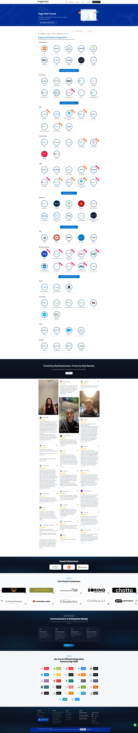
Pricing (83, 1)
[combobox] (81, 31)
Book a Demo (96, 1)
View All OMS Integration (69, 193)
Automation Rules (56, 719)
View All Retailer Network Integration (69, 276)
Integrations (71, 1)
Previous (1, 590)
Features (77, 1)
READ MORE (82, 729)
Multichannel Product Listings (58, 712)
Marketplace (42, 33)
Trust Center (68, 719)
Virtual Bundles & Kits (56, 723)
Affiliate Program (40, 716)
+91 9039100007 (96, 716)
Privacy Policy (68, 712)
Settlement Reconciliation (57, 721)
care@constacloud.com (83, 719)
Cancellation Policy (69, 717)
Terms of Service (69, 714)
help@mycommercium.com (84, 713)
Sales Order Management (57, 716)
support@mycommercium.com (84, 716)
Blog (38, 714)
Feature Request (96, 722)
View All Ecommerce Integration (69, 102)
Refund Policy (68, 716)
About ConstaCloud (41, 712)
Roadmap (94, 718)
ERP (67, 33)
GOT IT (88, 729)
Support (88, 1)
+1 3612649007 (96, 714)
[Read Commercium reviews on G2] (69, 567)
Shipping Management (57, 717)
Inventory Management (57, 714)
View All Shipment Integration (69, 226)
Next (135, 590)
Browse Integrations (48, 22)
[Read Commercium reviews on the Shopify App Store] (83, 567)
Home (66, 1)
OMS (64, 33)
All (38, 33)
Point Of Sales (59, 33)
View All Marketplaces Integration (69, 70)
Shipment (54, 33)
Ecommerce (48, 33)
